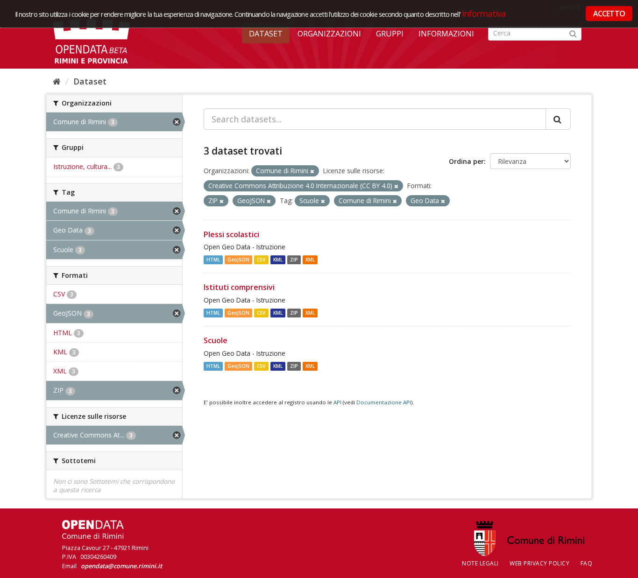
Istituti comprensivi (239, 287)
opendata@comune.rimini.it (121, 566)
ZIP (294, 259)
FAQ (587, 563)
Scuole (215, 340)
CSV (261, 259)
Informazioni (446, 33)
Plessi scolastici (231, 234)
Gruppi (390, 33)
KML (278, 259)
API (337, 402)
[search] (558, 119)
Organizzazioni (329, 33)
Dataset (266, 33)
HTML (213, 259)
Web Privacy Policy (539, 563)
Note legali (480, 563)
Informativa (484, 13)
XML (310, 259)
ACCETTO (609, 13)
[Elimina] (312, 171)
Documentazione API (383, 402)
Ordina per (466, 161)
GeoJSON (238, 259)
